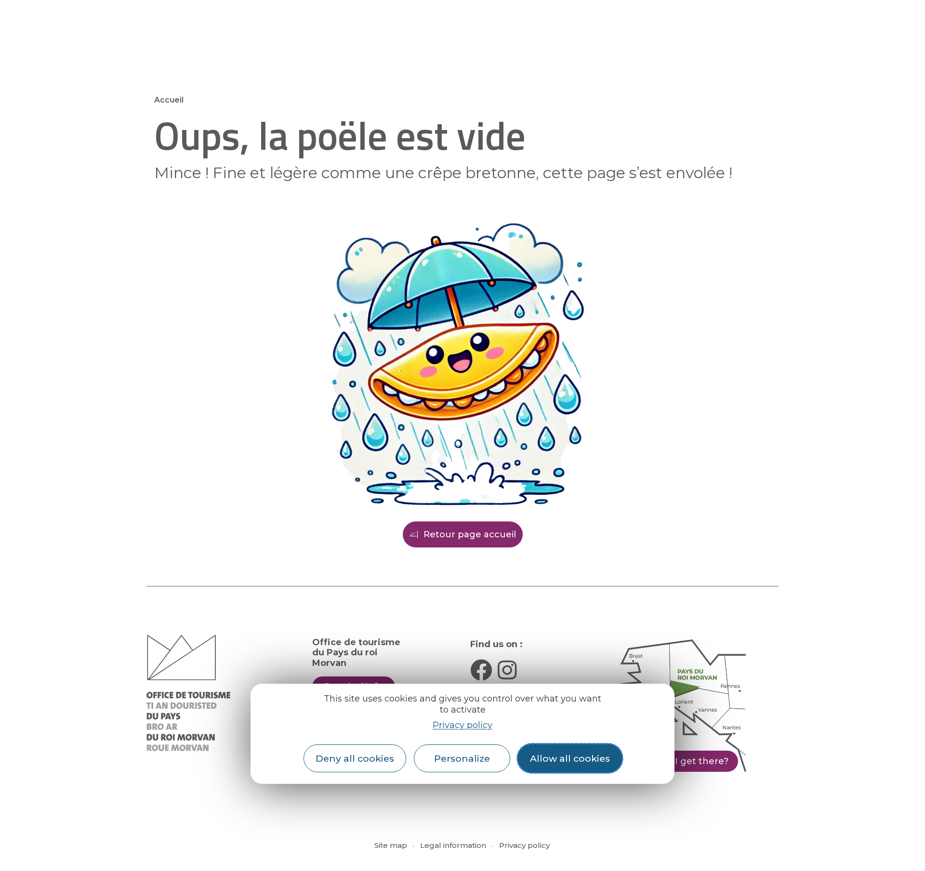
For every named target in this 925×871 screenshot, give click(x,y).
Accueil (169, 99)
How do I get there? (683, 761)
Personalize (462, 758)
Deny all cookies (355, 758)
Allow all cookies (570, 758)
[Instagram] (507, 670)
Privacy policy (462, 725)
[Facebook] (481, 670)
